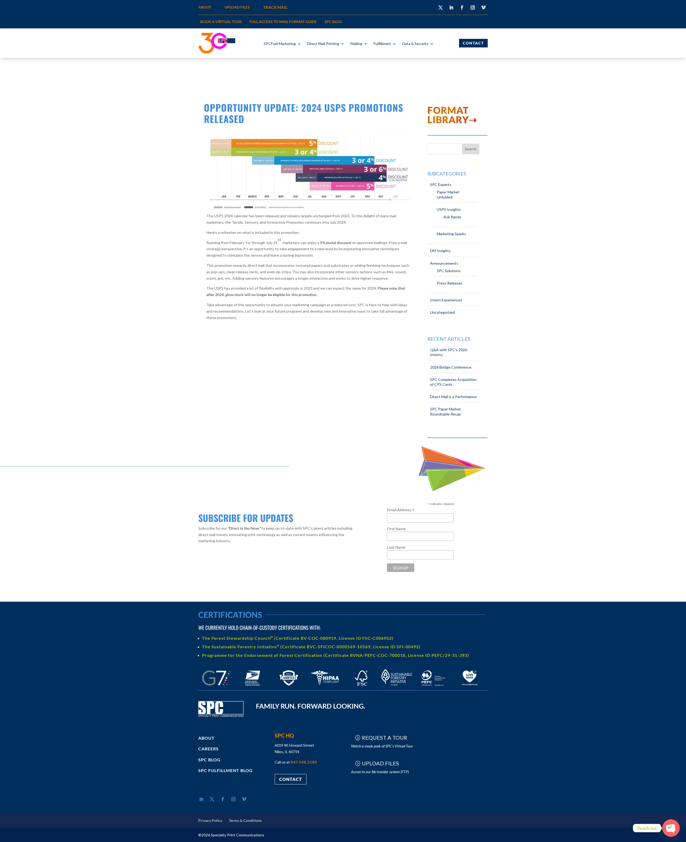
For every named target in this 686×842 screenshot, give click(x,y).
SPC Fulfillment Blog (225, 770)
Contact (473, 43)
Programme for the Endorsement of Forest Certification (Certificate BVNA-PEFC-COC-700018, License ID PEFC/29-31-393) (335, 655)
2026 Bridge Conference (450, 367)
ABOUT (204, 7)
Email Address (400, 509)
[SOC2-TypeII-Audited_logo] (289, 688)
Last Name (396, 547)
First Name (396, 529)
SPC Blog (333, 22)
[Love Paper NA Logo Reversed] (470, 688)
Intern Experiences (446, 300)
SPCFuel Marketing (280, 44)
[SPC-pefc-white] (433, 688)
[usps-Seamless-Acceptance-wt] (252, 688)
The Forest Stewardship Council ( (239, 638)
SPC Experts (440, 184)
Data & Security (415, 44)
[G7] (216, 688)
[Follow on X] (440, 7)
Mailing (356, 44)
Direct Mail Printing (323, 44)
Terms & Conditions (245, 820)
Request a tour (384, 737)
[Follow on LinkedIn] (451, 7)
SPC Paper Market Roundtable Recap (445, 411)
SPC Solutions (449, 270)
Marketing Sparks (451, 233)
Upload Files (380, 763)
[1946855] (325, 688)
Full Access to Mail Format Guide (283, 22)
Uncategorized (442, 312)
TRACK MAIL (275, 7)
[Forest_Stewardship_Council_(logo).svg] (361, 688)
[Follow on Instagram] (472, 7)
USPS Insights (449, 209)
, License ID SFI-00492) (395, 646)
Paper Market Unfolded (448, 194)
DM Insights (440, 250)
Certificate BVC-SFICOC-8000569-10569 (326, 646)
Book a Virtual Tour (221, 22)
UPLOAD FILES (237, 7)
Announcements (444, 263)
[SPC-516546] (397, 688)
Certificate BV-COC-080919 (306, 638)
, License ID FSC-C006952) (364, 638)
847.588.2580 (304, 762)
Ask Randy (452, 217)
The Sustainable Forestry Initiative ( (242, 646)
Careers (208, 748)
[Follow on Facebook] (462, 7)
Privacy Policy (210, 820)
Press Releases (450, 283)
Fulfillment (382, 44)
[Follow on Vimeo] (483, 7)
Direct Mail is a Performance (453, 396)
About (206, 737)
